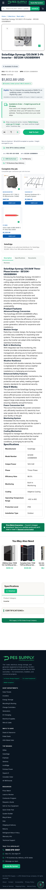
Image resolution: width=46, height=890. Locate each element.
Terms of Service (8, 886)
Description (8, 258)
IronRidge (6, 765)
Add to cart (12, 203)
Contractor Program (9, 798)
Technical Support (9, 840)
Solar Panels (7, 692)
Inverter (9, 280)
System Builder (8, 813)
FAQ (4, 821)
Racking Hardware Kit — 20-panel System (33, 195)
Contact (10, 882)
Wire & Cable (7, 722)
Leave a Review (8, 794)
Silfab (4, 750)
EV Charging (7, 715)
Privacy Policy (29, 882)
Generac (5, 761)
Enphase (5, 758)
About (4, 882)
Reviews (7, 263)
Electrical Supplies (9, 719)
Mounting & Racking (9, 703)
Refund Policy (31, 886)
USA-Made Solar (8, 740)
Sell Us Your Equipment (10, 806)
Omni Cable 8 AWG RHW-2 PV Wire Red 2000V (12, 228)
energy (25, 303)
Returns (5, 829)
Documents (32, 258)
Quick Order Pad (8, 810)
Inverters (6, 696)
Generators (6, 711)
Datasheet (11, 591)
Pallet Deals (7, 736)
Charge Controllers (9, 707)
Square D (6, 773)
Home (4, 16)
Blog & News (7, 817)
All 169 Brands (7, 780)
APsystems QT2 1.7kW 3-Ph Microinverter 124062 (11, 195)
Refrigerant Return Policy (11, 833)
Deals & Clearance (9, 732)
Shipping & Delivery (9, 825)
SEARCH (35, 8)
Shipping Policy (20, 886)
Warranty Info (7, 836)
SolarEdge (6, 754)
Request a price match (26, 529)
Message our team (11, 861)
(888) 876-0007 (12, 850)
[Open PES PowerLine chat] (40, 884)
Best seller (20, 16)
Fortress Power (8, 769)
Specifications (20, 258)
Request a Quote (8, 802)
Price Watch (7, 791)
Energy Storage (8, 699)
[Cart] (43, 8)
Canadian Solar (8, 777)
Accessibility (19, 882)
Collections (11, 16)
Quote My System (37, 3)
